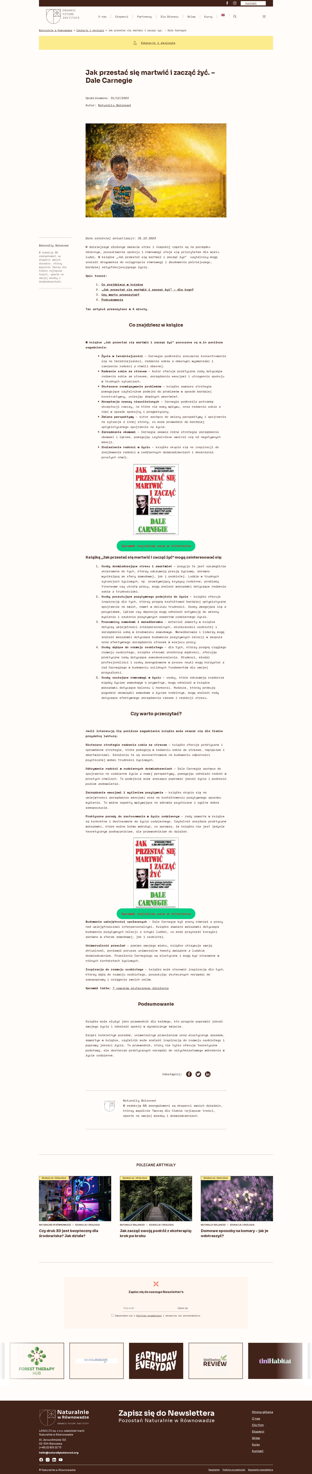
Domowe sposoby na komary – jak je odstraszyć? (234, 1233)
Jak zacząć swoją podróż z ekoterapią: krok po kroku (156, 1233)
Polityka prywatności (234, 1469)
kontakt (251, 3)
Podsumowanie (112, 299)
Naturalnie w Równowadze (55, 1225)
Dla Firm (258, 1425)
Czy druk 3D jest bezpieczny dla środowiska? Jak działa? (68, 1233)
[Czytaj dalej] (75, 1198)
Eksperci (121, 16)
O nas (102, 16)
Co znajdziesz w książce (122, 284)
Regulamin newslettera (260, 1469)
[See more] (45, 1361)
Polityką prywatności (149, 1315)
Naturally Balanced (114, 105)
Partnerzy (144, 16)
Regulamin (214, 1469)
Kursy (208, 16)
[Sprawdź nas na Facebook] (227, 3)
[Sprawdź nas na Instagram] (234, 3)
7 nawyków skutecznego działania (141, 988)
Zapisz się (182, 1308)
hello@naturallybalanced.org (58, 1452)
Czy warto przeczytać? (120, 294)
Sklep (191, 16)
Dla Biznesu (170, 16)
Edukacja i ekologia (158, 43)
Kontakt (257, 1451)
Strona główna (262, 1412)
